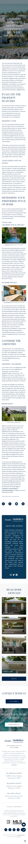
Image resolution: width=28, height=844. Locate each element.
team (17, 486)
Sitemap (14, 764)
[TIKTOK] (18, 829)
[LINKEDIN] (14, 829)
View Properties (14, 724)
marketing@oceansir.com (14, 745)
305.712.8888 (14, 747)
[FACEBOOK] (5, 829)
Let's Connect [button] (14, 701)
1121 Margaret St (7, 302)
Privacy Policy (18, 836)
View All (14, 678)
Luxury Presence (21, 834)
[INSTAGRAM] (9, 829)
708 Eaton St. (8, 244)
